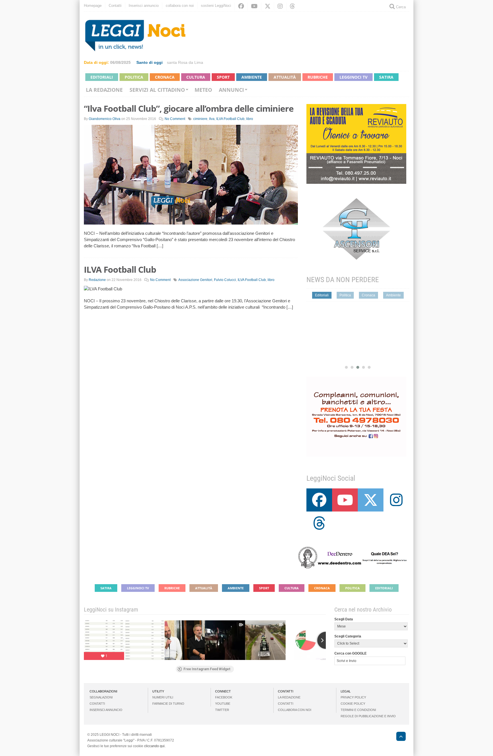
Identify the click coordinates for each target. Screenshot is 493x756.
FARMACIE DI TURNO (168, 703)
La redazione (104, 89)
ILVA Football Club (230, 119)
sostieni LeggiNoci (216, 5)
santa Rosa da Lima (185, 62)
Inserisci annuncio (144, 5)
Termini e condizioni (358, 710)
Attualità (285, 77)
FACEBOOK (223, 697)
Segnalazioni (101, 697)
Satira (386, 77)
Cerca (400, 7)
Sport (223, 77)
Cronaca (165, 77)
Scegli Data (343, 619)
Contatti (115, 5)
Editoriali (101, 77)
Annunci (231, 89)
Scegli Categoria (347, 636)
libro (249, 119)
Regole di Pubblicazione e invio (368, 716)
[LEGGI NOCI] (398, 737)
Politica (134, 77)
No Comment (175, 119)
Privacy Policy (353, 697)
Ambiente (251, 77)
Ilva (212, 119)
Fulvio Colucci (225, 280)
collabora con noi (180, 5)
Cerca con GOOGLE (350, 653)
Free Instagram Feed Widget (207, 669)
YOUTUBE (222, 703)
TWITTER (222, 710)
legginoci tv (353, 77)
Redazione (97, 280)
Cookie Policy (353, 703)
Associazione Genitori (195, 280)
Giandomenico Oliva (104, 119)
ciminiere (200, 119)
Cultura (195, 77)
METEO (203, 89)
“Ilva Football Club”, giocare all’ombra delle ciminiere (189, 108)
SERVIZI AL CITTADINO (157, 89)
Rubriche (318, 77)
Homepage (93, 5)
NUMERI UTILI (162, 697)
